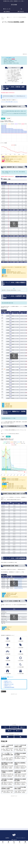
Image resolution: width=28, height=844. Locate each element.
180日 (8, 436)
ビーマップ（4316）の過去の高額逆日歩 (13, 73)
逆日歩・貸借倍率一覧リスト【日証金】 (14, 72)
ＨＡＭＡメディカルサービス (18, 588)
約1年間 (8, 118)
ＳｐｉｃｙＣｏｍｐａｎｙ (18, 579)
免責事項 (7, 837)
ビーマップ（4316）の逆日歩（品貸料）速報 (14, 69)
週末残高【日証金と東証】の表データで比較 (15, 78)
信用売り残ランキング (8, 682)
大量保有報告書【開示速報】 (9, 687)
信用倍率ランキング (7, 685)
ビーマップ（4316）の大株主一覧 (13, 81)
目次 (12, 67)
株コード (4, 691)
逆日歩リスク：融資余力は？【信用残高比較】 (14, 75)
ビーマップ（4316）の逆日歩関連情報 (13, 79)
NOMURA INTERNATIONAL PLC (19, 578)
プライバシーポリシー (20, 837)
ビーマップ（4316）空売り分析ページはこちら (9, 101)
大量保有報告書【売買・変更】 (13, 80)
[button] (18, 730)
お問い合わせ (14, 839)
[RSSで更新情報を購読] (20, 736)
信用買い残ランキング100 (8, 684)
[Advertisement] (14, 38)
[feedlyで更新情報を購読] (7, 736)
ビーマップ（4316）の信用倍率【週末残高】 (14, 74)
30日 (3, 118)
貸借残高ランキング (7, 681)
